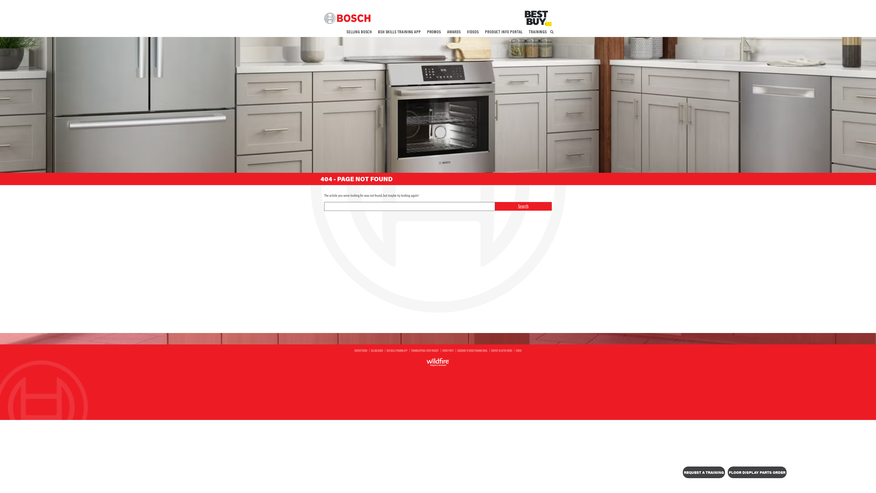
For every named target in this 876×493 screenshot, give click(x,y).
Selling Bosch (359, 31)
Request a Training (704, 472)
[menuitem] (359, 31)
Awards (454, 31)
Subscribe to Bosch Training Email (472, 350)
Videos (473, 31)
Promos (434, 31)
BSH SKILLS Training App (399, 31)
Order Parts (448, 350)
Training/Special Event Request (425, 350)
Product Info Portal (504, 31)
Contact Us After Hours (501, 350)
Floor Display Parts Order (757, 472)
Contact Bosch (361, 350)
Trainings (538, 31)
